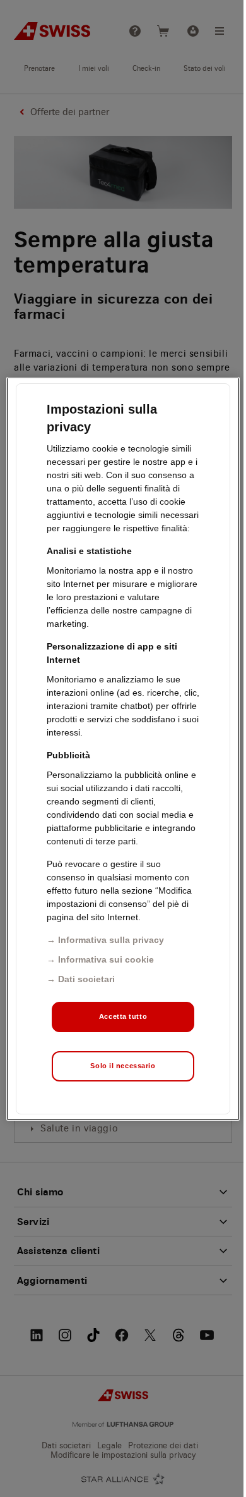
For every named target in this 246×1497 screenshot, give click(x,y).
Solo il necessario (122, 1065)
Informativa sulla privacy (111, 940)
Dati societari (86, 979)
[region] (123, 749)
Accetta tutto (123, 1016)
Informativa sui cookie (106, 959)
